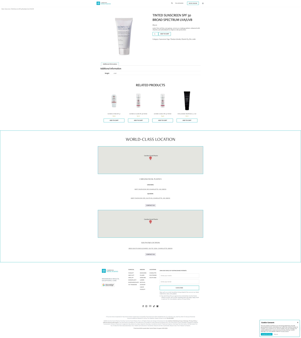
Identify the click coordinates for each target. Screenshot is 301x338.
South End (152, 277)
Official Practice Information (111, 322)
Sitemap (185, 321)
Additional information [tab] (110, 64)
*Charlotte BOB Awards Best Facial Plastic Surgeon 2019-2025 (150, 328)
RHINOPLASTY (132, 280)
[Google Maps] (157, 306)
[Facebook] (143, 306)
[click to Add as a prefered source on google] (113, 285)
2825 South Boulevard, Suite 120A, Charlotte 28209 (150, 248)
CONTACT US (150, 205)
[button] (150, 158)
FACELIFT (131, 273)
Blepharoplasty (133, 282)
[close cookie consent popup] (297, 323)
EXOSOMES (143, 273)
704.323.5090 (179, 3)
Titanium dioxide (175, 39)
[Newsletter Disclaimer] (160, 297)
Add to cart (164, 34)
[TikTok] (154, 306)
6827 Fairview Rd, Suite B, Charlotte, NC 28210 (150, 198)
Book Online (193, 3)
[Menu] (202, 3)
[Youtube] (150, 306)
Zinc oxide (192, 39)
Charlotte (152, 273)
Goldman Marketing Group (175, 321)
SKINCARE (143, 277)
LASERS (142, 280)
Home (3, 9)
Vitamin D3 (184, 39)
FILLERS (142, 275)
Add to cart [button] (114, 120)
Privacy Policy (186, 299)
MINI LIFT (130, 277)
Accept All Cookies (266, 334)
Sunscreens (7, 9)
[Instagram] (146, 306)
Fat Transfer (132, 284)
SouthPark (153, 275)
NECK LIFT (131, 275)
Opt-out (276, 334)
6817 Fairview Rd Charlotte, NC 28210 (150, 189)
